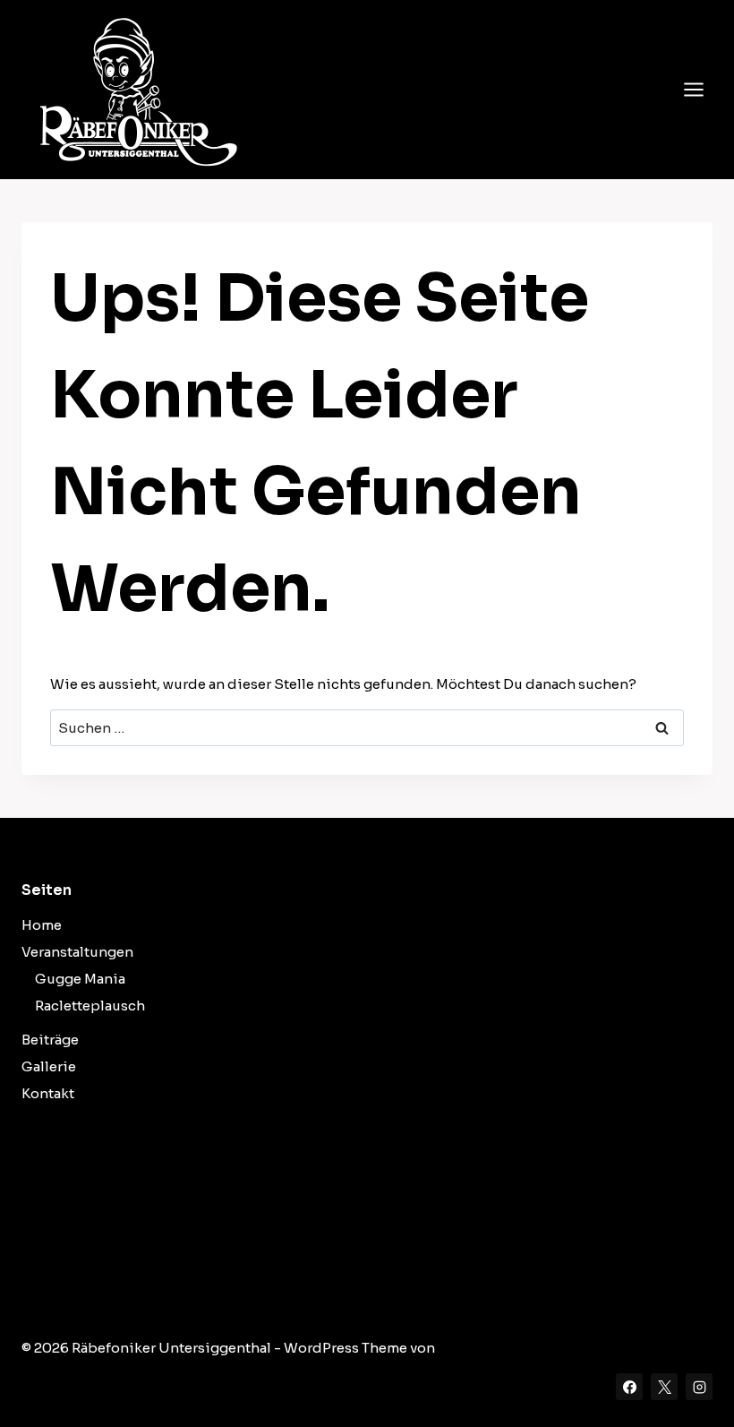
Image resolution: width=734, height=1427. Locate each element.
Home (41, 924)
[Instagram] (699, 1386)
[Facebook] (629, 1386)
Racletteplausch (90, 1005)
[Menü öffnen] (693, 89)
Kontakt (47, 1093)
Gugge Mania (80, 978)
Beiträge (50, 1039)
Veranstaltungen (77, 951)
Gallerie (48, 1066)
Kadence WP (480, 1347)
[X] (664, 1386)
